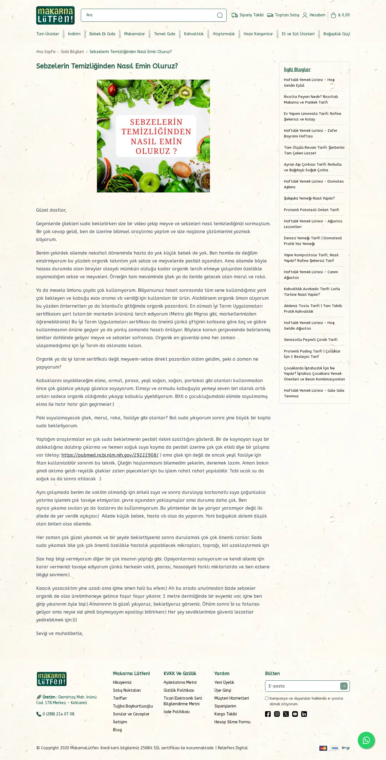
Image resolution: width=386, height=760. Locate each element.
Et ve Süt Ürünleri (298, 34)
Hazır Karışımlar (258, 34)
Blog (117, 730)
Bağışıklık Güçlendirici (343, 34)
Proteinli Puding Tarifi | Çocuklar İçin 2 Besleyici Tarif (312, 354)
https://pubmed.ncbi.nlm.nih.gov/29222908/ (110, 455)
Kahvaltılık (194, 34)
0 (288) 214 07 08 (58, 714)
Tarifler (120, 698)
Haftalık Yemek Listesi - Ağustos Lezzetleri (313, 224)
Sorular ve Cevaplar (131, 714)
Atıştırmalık (224, 34)
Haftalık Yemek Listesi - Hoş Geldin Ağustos (309, 325)
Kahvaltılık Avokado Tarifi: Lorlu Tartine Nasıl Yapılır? (312, 292)
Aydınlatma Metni (180, 682)
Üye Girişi (222, 690)
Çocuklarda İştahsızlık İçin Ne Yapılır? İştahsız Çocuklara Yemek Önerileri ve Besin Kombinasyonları (314, 373)
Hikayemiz (122, 682)
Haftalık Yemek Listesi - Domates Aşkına (314, 184)
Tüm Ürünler (47, 34)
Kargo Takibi (225, 714)
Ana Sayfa (45, 51)
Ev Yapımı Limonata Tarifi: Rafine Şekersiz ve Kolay (312, 116)
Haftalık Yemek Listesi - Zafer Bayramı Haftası (310, 133)
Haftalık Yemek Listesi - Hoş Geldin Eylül (309, 82)
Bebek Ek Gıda (102, 34)
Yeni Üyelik (224, 682)
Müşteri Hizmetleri (231, 698)
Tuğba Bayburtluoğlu (133, 706)
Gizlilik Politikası (179, 690)
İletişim (120, 722)
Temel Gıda (164, 34)
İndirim (74, 34)
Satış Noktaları (127, 690)
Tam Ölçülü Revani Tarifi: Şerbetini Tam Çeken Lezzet (314, 150)
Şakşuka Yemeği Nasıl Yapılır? (309, 198)
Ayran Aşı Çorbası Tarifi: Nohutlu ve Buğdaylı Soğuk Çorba (313, 167)
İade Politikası (177, 711)
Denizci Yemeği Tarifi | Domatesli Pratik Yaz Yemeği (313, 241)
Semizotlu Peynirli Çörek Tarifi (310, 340)
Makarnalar (134, 34)
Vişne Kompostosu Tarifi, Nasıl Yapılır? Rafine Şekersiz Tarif (311, 258)
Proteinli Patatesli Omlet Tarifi (311, 210)
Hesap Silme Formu (232, 722)
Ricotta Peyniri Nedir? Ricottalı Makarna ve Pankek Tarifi (311, 99)
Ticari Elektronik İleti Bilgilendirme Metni (183, 701)
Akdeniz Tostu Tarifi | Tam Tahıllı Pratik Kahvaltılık (313, 309)
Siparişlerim (225, 706)
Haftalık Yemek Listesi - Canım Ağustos (311, 275)
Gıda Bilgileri (72, 51)
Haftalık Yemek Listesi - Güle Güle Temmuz (314, 393)
